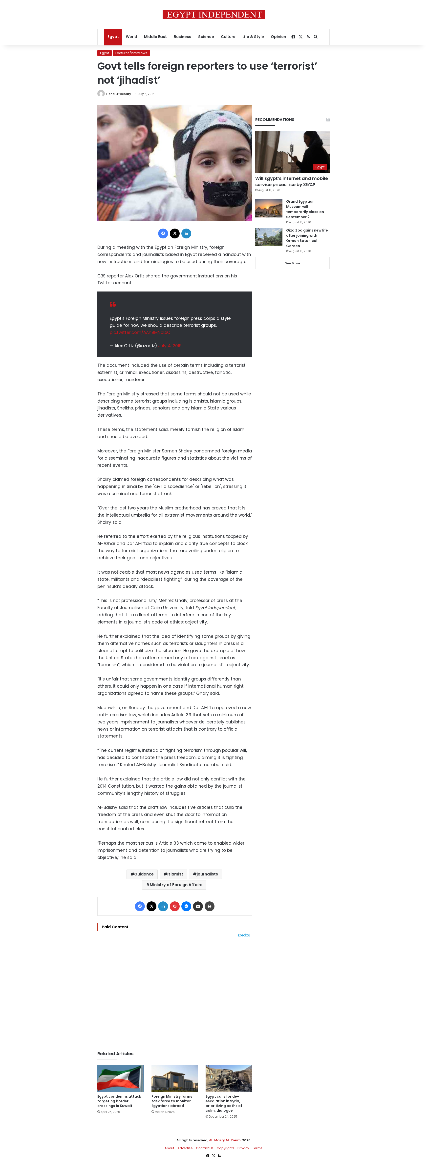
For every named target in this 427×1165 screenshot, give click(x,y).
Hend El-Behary (118, 94)
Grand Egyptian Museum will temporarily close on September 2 (305, 209)
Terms (257, 1148)
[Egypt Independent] (214, 14)
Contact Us (205, 1148)
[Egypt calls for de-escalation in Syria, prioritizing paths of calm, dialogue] (229, 1078)
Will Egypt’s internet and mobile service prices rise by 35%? (291, 181)
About (169, 1148)
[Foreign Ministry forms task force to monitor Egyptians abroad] (174, 1078)
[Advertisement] (174, 991)
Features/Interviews (131, 53)
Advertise (185, 1148)
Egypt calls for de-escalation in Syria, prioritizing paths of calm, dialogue (224, 1103)
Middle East (155, 36)
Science (206, 36)
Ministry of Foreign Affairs (176, 885)
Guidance (144, 874)
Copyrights (225, 1148)
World (131, 36)
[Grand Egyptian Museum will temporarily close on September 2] (268, 208)
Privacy (243, 1148)
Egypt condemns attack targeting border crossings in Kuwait (119, 1101)
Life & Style (253, 36)
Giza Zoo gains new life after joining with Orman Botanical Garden (307, 238)
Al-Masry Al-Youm (225, 1140)
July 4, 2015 (170, 346)
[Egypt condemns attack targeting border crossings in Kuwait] (120, 1078)
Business (182, 36)
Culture (228, 36)
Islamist (175, 874)
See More (292, 263)
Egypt (113, 36)
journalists (207, 874)
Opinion (278, 36)
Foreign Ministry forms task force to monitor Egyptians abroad (171, 1101)
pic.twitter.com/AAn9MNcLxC (140, 332)
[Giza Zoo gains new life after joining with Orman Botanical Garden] (268, 237)
